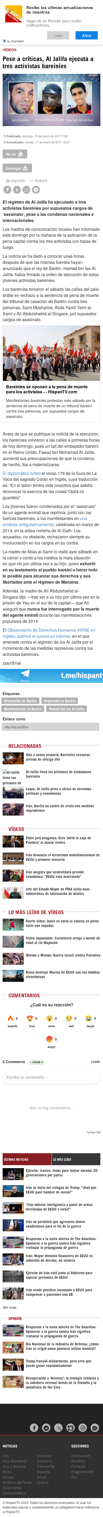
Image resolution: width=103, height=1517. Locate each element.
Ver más (9, 1307)
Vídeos (9, 50)
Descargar (13, 168)
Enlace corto (14, 718)
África (7, 1471)
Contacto (78, 1466)
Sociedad (44, 1455)
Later (58, 35)
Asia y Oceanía (14, 1466)
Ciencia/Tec (46, 1466)
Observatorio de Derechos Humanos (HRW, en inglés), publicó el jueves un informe (49, 633)
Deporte (43, 1471)
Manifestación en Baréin (22, 708)
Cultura (43, 1482)
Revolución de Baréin (20, 700)
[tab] (27, 1159)
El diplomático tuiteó (22, 473)
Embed (40, 180)
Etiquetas (11, 693)
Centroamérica (14, 1493)
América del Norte (17, 1482)
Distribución (80, 1455)
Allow (86, 35)
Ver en (11, 154)
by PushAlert (15, 41)
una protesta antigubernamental (45, 521)
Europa (8, 1477)
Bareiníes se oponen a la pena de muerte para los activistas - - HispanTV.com (47, 389)
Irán (6, 1455)
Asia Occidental (15, 1461)
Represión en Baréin (59, 700)
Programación (82, 1471)
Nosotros (78, 1461)
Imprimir (18, 180)
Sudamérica (12, 1487)
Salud (41, 1477)
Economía (45, 1461)
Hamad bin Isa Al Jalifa (66, 708)
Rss (74, 1477)
